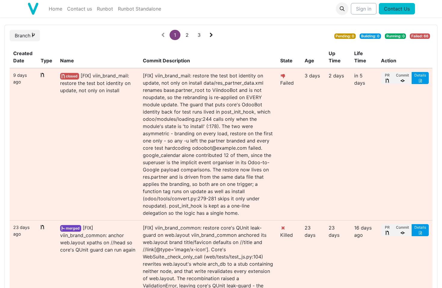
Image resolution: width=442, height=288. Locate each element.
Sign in (363, 9)
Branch (23, 36)
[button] (342, 8)
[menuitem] (55, 9)
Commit (402, 75)
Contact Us (397, 9)
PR (387, 75)
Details (420, 75)
